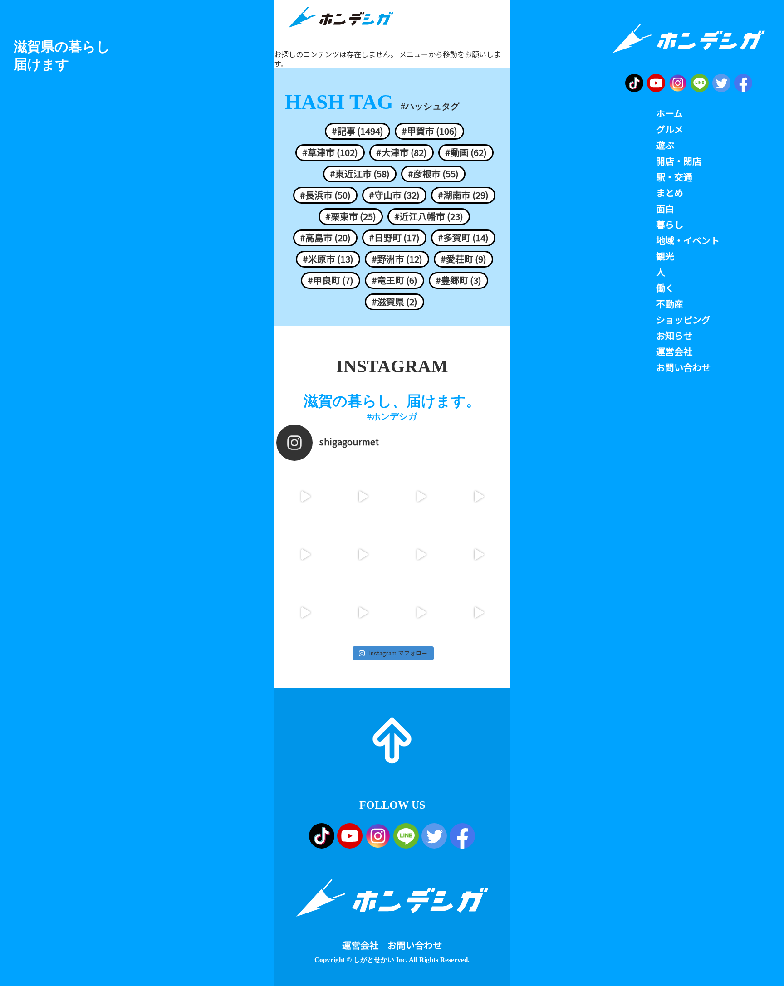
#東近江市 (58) (360, 174)
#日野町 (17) (394, 238)
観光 (665, 256)
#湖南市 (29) (463, 195)
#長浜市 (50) (325, 195)
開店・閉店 (678, 161)
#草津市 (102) (330, 152)
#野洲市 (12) (397, 259)
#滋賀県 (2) (394, 302)
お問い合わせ (414, 945)
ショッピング (683, 320)
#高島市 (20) (325, 238)
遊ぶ (665, 145)
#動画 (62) (466, 152)
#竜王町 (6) (394, 280)
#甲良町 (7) (330, 280)
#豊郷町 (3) (458, 280)
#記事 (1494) (357, 131)
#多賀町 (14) (463, 238)
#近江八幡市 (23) (428, 216)
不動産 (669, 304)
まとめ (669, 193)
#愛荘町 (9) (463, 259)
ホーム (669, 113)
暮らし (669, 224)
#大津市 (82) (401, 152)
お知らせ (674, 336)
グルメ (669, 129)
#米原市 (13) (328, 259)
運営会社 (360, 945)
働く (665, 288)
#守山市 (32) (394, 195)
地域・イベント (688, 240)
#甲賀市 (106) (429, 131)
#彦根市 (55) (433, 174)
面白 (665, 209)
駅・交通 (674, 177)
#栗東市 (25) (350, 216)
